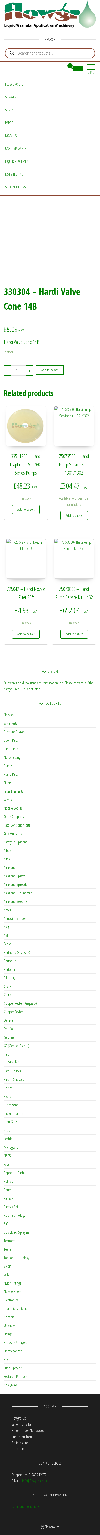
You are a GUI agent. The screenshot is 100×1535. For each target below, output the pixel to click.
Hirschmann (11, 1104)
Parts (9, 122)
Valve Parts (10, 723)
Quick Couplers (14, 816)
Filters (7, 782)
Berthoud (10, 960)
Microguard (11, 1147)
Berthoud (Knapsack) (17, 952)
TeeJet (8, 1249)
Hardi (7, 1054)
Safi (6, 1223)
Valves (8, 799)
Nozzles (11, 135)
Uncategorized (13, 1350)
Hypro (8, 1096)
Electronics (11, 1300)
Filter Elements (13, 791)
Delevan (9, 1020)
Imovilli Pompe (13, 1113)
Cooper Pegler (13, 1011)
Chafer (8, 986)
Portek (8, 1189)
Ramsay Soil (11, 1206)
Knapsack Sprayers (15, 1342)
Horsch (8, 1087)
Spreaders (13, 109)
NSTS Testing (14, 174)
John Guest (11, 1121)
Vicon (7, 1266)
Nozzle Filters (12, 1291)
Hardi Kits (13, 1061)
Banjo (7, 943)
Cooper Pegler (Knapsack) (20, 1003)
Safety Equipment (15, 842)
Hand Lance (11, 748)
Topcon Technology (16, 1257)
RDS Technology (14, 1215)
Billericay (9, 977)
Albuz (7, 850)
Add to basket (49, 369)
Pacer (7, 1164)
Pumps (8, 765)
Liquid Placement (17, 161)
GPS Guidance (13, 833)
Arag (6, 926)
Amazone (10, 867)
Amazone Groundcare (18, 892)
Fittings (8, 1333)
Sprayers (11, 97)
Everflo (8, 1028)
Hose (7, 1359)
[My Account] (60, 68)
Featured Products (15, 1376)
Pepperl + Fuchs (14, 1172)
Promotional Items (15, 1308)
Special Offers (15, 187)
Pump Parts (11, 774)
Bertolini (9, 969)
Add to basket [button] (25, 509)
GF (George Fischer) (16, 1045)
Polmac (8, 1181)
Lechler (9, 1138)
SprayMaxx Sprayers (16, 1232)
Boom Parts (11, 740)
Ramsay (8, 1198)
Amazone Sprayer (15, 875)
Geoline (9, 1037)
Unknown (10, 1325)
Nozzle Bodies (13, 808)
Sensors (9, 1316)
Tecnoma (9, 1240)
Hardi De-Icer (12, 1070)
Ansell (8, 909)
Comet (8, 994)
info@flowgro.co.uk (34, 1480)
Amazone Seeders (15, 901)
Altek (7, 858)
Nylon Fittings (12, 1283)
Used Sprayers (15, 148)
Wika (7, 1274)
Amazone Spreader (16, 884)
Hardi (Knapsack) (14, 1079)
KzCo (7, 1130)
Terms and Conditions (25, 1506)
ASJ (6, 935)
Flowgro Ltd (14, 84)
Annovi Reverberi (15, 918)
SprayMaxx (10, 1384)
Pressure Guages (14, 731)
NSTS (7, 1155)
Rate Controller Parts (17, 825)
